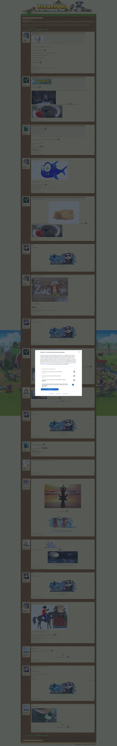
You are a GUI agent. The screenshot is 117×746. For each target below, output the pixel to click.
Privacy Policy (65, 393)
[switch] (73, 371)
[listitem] (58, 369)
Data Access (58, 393)
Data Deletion (51, 393)
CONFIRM (49, 389)
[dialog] (58, 373)
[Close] (79, 352)
